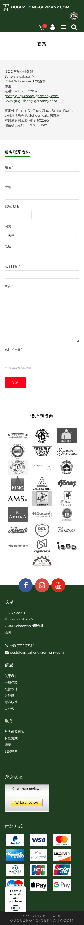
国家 (8, 226)
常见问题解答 (14, 732)
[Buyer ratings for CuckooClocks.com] (27, 799)
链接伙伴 (11, 689)
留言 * (9, 286)
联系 (9, 601)
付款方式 (11, 738)
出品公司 (11, 708)
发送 (15, 382)
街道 (8, 187)
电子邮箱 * (12, 266)
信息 (9, 664)
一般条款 (11, 682)
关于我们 (11, 676)
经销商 (9, 695)
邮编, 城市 (12, 207)
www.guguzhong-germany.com (31, 101)
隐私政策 (11, 702)
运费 (8, 745)
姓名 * (9, 167)
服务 (9, 720)
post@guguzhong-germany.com (32, 96)
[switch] (15, 908)
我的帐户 (11, 751)
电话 (8, 246)
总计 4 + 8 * (13, 349)
